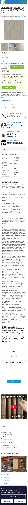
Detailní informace (5, 100)
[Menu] (24, 1)
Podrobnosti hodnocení (21, 16)
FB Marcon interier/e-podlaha (10, 437)
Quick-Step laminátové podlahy (17, 158)
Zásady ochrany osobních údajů (9, 447)
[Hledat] (16, 1)
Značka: (7, 18)
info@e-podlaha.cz (7, 430)
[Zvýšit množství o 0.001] (6, 66)
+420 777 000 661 (7, 434)
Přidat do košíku (18, 66)
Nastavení (13, 496)
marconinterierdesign (8, 439)
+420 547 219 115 (7, 432)
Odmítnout (7, 501)
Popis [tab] (3, 149)
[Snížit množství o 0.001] (6, 67)
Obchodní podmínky (6, 445)
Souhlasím (20, 501)
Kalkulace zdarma (8, 87)
